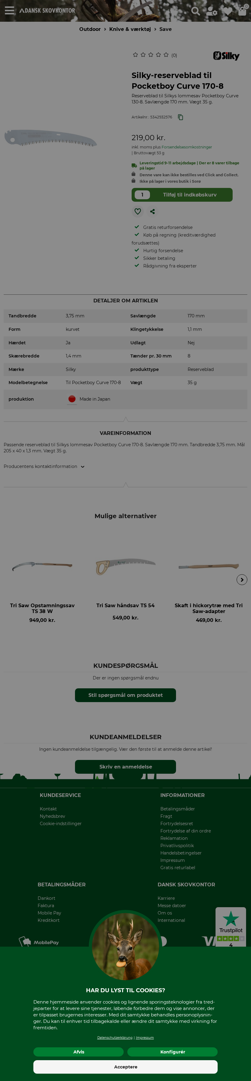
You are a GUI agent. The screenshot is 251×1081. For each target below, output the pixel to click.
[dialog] (125, 540)
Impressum (145, 1038)
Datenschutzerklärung (115, 1038)
